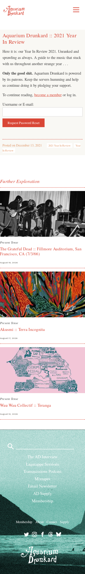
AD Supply (42, 493)
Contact (52, 522)
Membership (42, 501)
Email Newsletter (42, 486)
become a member (48, 94)
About (39, 522)
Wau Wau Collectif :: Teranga (25, 405)
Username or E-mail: (18, 104)
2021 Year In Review (59, 145)
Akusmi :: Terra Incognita (22, 329)
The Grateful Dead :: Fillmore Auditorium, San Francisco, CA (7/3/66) (40, 251)
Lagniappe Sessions (42, 464)
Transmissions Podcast (42, 471)
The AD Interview (42, 456)
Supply (64, 522)
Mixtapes (42, 478)
